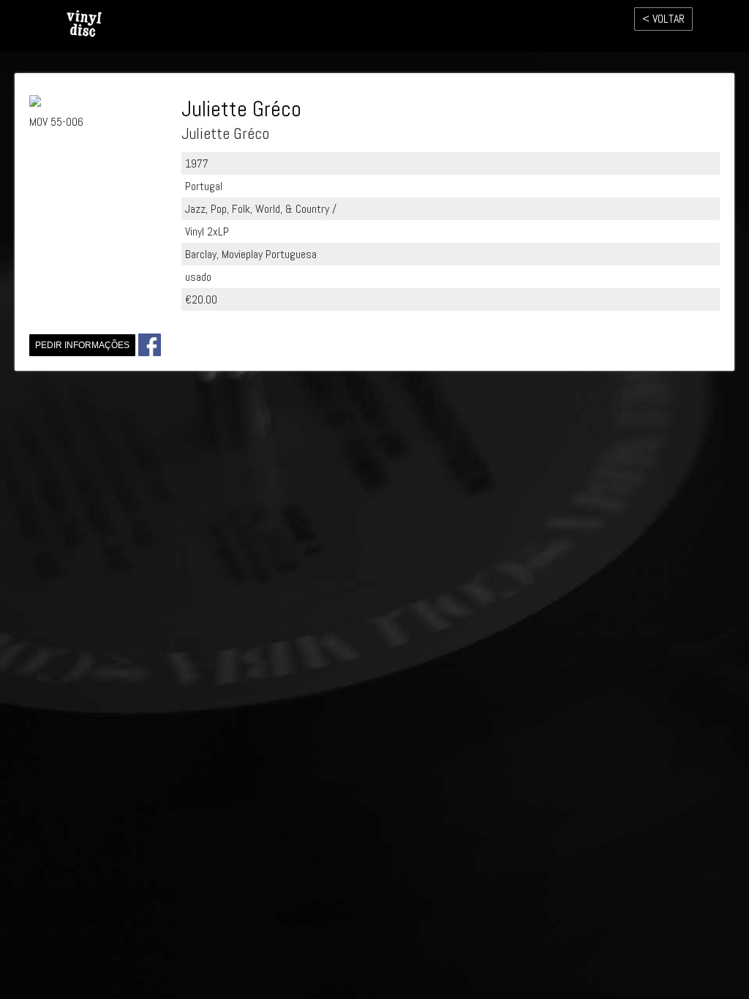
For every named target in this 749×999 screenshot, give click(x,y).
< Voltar (663, 18)
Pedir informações (82, 345)
